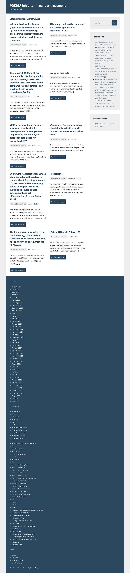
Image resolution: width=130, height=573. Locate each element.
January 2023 (16, 350)
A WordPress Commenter (103, 124)
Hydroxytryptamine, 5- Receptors (23, 537)
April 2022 (15, 374)
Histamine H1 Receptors (20, 465)
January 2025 (16, 326)
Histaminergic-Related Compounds (24, 478)
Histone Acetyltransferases (21, 481)
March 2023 (16, 345)
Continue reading (17, 65)
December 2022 (17, 353)
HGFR (14, 457)
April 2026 (15, 297)
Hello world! (99, 126)
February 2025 (17, 324)
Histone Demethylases (18, 45)
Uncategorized (17, 545)
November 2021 (17, 388)
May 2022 (15, 372)
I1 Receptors (16, 542)
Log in (14, 555)
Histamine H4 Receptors (20, 473)
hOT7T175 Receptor (18, 497)
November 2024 (17, 332)
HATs (13, 422)
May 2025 (15, 316)
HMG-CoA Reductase (19, 491)
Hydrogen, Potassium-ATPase (22, 521)
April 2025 (15, 319)
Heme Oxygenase (18, 438)
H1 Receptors (16, 411)
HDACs (14, 425)
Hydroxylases (16, 531)
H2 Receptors (16, 414)
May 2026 (15, 295)
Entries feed (16, 557)
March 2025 (16, 321)
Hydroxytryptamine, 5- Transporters (24, 539)
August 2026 (16, 287)
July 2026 (15, 289)
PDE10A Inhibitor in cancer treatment (38, 5)
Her (13, 446)
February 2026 (17, 303)
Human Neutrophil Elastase (21, 515)
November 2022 (17, 356)
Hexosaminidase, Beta (19, 454)
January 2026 (16, 305)
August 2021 (16, 396)
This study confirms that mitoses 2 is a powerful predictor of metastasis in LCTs (67, 27)
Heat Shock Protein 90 (19, 430)
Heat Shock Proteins (19, 433)
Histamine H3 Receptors (20, 470)
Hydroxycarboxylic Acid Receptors (23, 526)
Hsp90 (14, 505)
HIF (13, 462)
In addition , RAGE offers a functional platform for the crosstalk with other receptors (105, 103)
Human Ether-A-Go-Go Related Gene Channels (27, 510)
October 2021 (16, 390)
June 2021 (15, 401)
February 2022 (17, 380)
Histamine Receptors (19, 475)
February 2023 (17, 348)
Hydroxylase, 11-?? (18, 529)
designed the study (59, 73)
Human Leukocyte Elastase (21, 513)
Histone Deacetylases (19, 483)
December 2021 (17, 385)
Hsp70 (14, 502)
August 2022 (16, 364)
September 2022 (17, 361)
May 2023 (15, 340)
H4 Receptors (16, 419)
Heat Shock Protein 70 (19, 427)
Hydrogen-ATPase (18, 518)
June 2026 (15, 292)
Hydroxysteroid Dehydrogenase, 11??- (24, 534)
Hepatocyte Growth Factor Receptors (24, 443)
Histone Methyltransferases (21, 489)
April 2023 (15, 342)
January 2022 (16, 382)
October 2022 (16, 358)
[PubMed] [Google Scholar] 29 (65, 232)
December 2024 (17, 329)
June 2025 (15, 313)
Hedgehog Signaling (19, 435)
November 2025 (17, 311)
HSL (13, 499)
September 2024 (17, 337)
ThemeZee (33, 568)
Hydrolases (16, 523)
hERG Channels (17, 449)
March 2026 (16, 300)
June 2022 (15, 369)
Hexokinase (16, 451)
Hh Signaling (16, 459)
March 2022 (16, 377)
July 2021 (15, 398)
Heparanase (16, 441)
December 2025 (17, 308)
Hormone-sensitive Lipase (21, 494)
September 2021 (17, 393)
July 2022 (15, 366)
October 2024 (16, 334)
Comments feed (17, 560)
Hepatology (55, 173)
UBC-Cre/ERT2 (100, 66)
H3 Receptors (16, 417)
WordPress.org (17, 563)
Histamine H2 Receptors (20, 467)
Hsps (13, 507)
